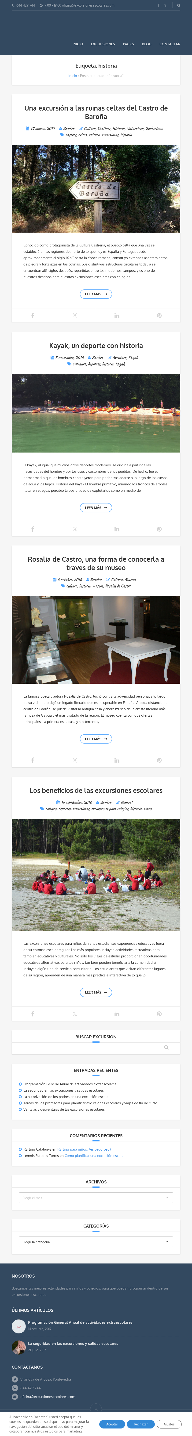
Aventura (119, 357)
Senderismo (154, 128)
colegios (51, 808)
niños (148, 808)
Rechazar (141, 1424)
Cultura (90, 128)
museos (97, 586)
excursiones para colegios (109, 808)
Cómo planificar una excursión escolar (95, 1155)
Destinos (104, 128)
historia (126, 135)
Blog (146, 44)
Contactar (169, 44)
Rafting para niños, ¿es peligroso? (84, 1149)
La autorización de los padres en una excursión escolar (66, 1096)
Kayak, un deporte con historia (96, 345)
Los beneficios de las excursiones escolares (96, 790)
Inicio (78, 44)
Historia (118, 128)
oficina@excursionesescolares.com (47, 1396)
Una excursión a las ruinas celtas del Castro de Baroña (96, 112)
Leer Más (93, 294)
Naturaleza (135, 128)
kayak (120, 364)
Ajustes (169, 1424)
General (126, 802)
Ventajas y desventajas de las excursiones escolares (64, 1109)
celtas (82, 135)
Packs (128, 44)
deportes (94, 364)
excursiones (110, 135)
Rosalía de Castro (118, 586)
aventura (79, 364)
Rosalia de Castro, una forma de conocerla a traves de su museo (96, 563)
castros (71, 135)
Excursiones (103, 44)
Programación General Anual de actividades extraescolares (69, 1084)
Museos (130, 579)
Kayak (133, 357)
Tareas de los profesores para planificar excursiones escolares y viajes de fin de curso (90, 1103)
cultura (94, 135)
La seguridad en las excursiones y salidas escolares (63, 1090)
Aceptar (112, 1424)
